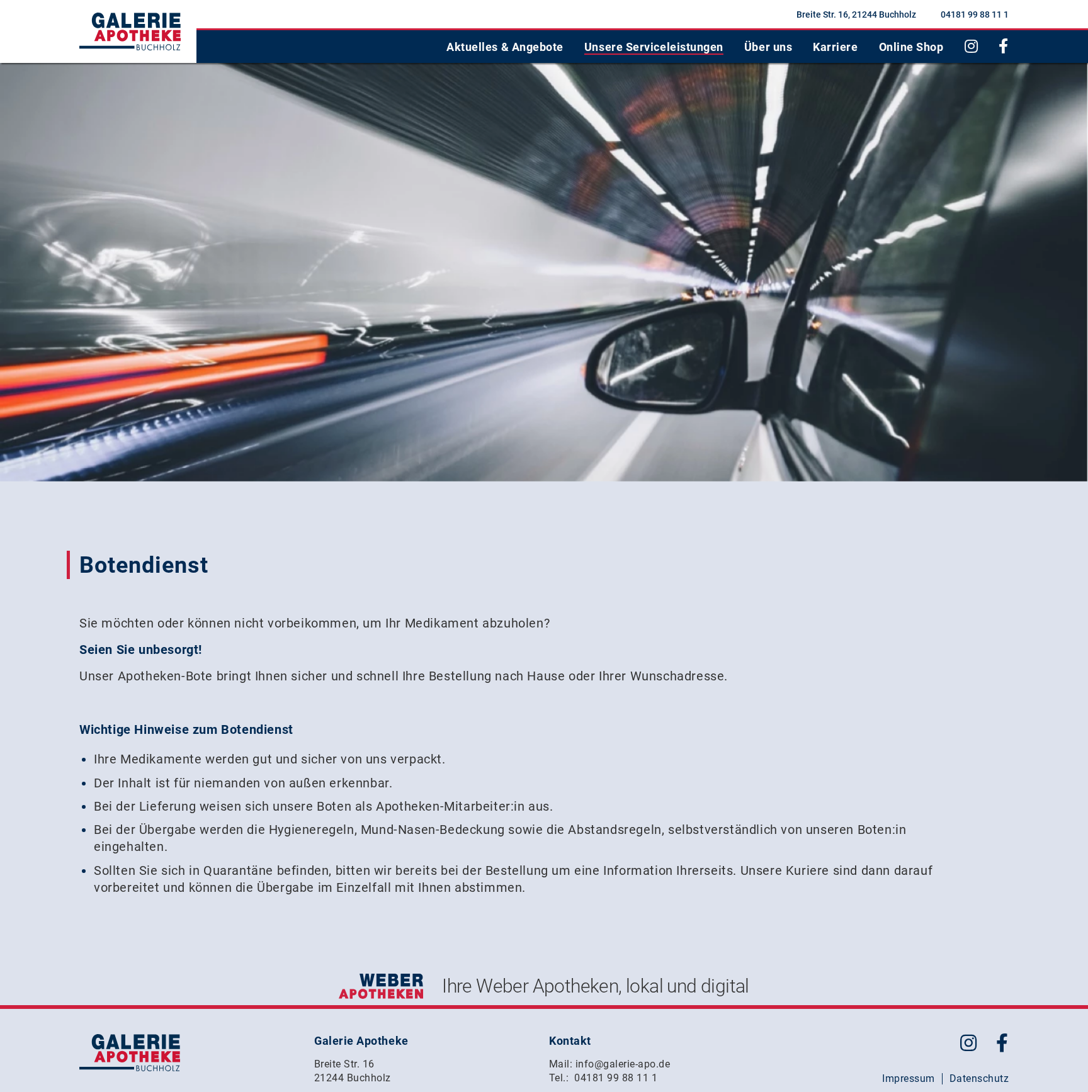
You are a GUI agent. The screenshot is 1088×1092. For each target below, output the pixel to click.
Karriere (835, 46)
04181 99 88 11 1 (975, 14)
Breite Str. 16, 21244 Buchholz (856, 14)
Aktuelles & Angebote (505, 46)
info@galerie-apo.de (622, 1064)
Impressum (908, 1078)
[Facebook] (1003, 46)
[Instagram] (971, 46)
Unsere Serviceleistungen (653, 46)
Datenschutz (979, 1078)
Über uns (768, 46)
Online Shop (911, 46)
